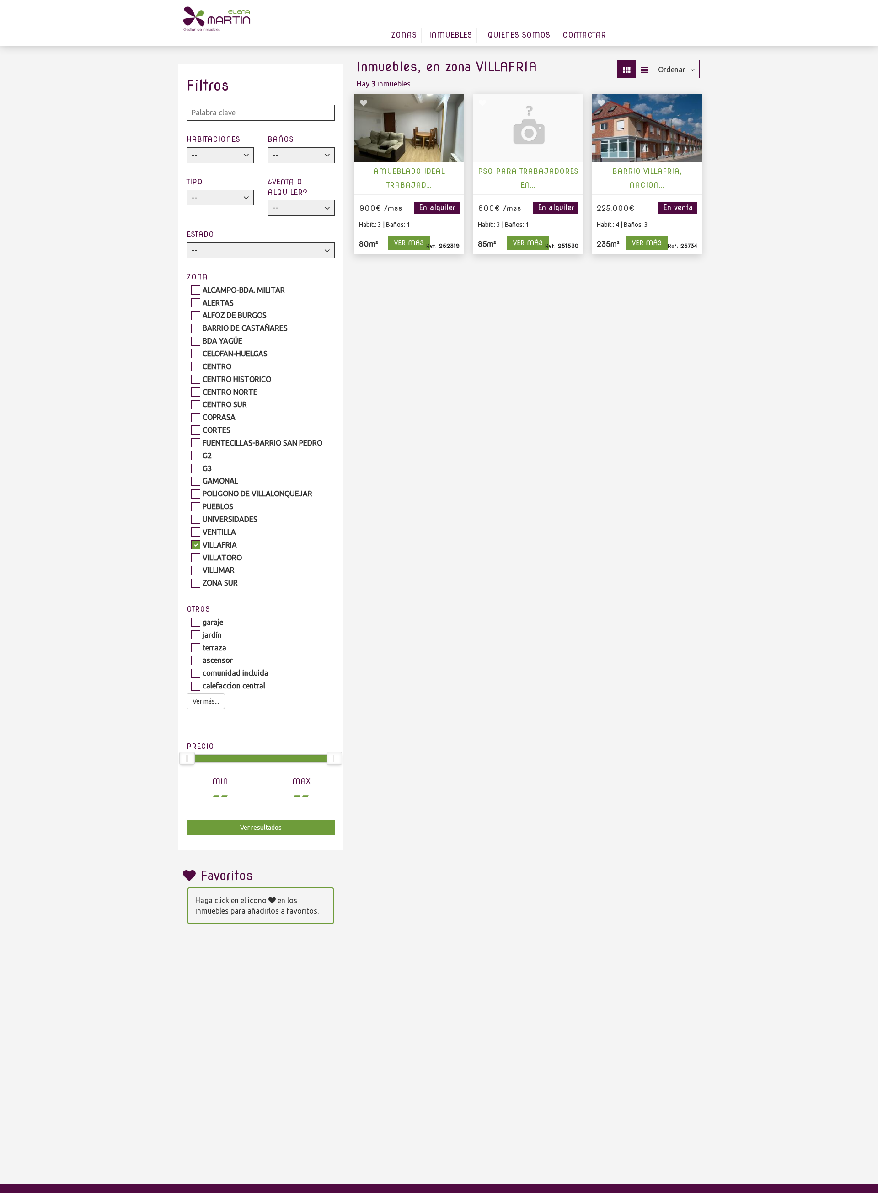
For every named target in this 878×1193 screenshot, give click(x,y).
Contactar (584, 35)
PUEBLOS (218, 506)
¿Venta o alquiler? (287, 187)
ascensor (218, 660)
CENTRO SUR (225, 404)
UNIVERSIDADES (230, 519)
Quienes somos (518, 35)
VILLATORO (222, 558)
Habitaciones (213, 139)
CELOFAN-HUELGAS (235, 353)
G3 (207, 468)
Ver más (409, 243)
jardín (212, 635)
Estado (200, 234)
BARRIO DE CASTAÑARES (245, 328)
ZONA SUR (220, 583)
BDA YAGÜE (222, 341)
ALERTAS (218, 303)
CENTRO (217, 366)
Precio (200, 746)
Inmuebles (450, 35)
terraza (214, 648)
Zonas (404, 35)
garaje (213, 622)
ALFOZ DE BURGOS (235, 315)
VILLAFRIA (220, 545)
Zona (197, 277)
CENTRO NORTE (230, 392)
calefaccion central (234, 686)
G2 (207, 455)
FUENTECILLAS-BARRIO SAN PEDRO (262, 443)
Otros (198, 609)
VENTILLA (219, 532)
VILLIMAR (219, 570)
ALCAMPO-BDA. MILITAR (244, 290)
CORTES (216, 430)
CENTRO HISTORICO (237, 379)
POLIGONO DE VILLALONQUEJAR (257, 493)
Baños (281, 139)
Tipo (195, 181)
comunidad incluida (235, 673)
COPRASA (219, 417)
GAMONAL (220, 481)
